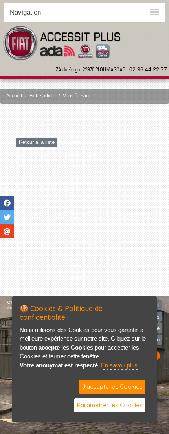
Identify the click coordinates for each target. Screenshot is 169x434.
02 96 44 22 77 (148, 69)
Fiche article (42, 96)
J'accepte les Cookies (112, 386)
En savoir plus (119, 365)
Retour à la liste (37, 142)
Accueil (14, 96)
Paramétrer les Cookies (110, 405)
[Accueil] (62, 42)
